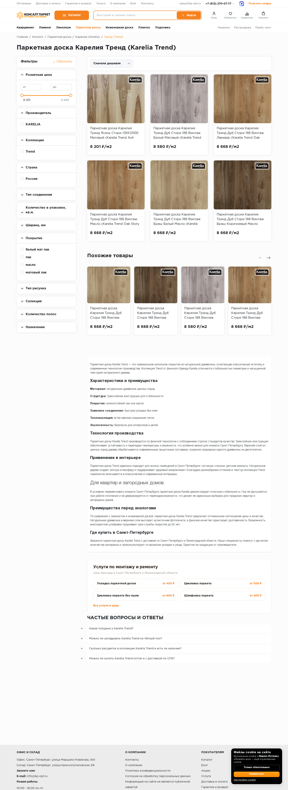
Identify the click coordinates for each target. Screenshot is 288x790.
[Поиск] (189, 15)
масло (31, 264)
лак (28, 257)
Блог (133, 4)
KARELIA (33, 124)
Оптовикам (24, 4)
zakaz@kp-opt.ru (190, 4)
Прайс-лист (263, 27)
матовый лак (36, 272)
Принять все (256, 774)
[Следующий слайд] (268, 258)
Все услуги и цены (106, 605)
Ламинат (45, 27)
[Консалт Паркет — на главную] (33, 15)
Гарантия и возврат (78, 4)
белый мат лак (37, 249)
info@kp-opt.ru (37, 776)
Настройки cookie (245, 780)
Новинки (224, 27)
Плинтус (144, 27)
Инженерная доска (119, 27)
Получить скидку (260, 4)
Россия (31, 178)
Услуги (100, 4)
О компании (118, 4)
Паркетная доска (88, 27)
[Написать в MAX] (241, 3)
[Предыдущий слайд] (261, 258)
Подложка (162, 27)
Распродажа (242, 27)
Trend (30, 151)
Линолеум (63, 27)
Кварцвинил (25, 27)
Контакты (147, 4)
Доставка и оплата (48, 4)
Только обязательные (257, 767)
